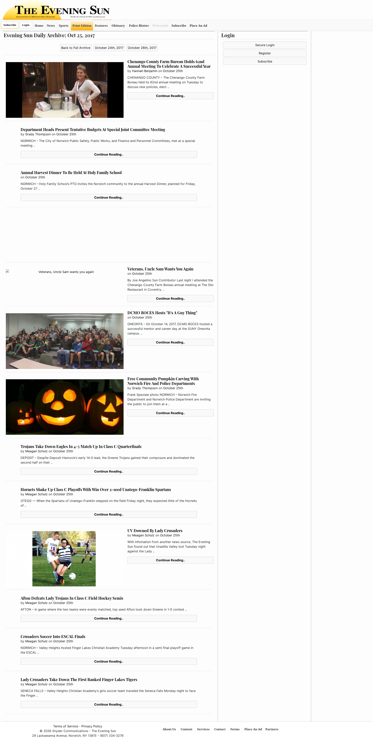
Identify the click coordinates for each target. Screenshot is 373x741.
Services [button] (203, 729)
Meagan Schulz (36, 451)
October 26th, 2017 (142, 48)
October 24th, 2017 (109, 48)
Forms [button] (235, 729)
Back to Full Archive (75, 48)
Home (39, 25)
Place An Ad (198, 25)
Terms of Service (65, 726)
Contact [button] (220, 729)
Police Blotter (139, 25)
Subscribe (9, 25)
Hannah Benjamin (144, 71)
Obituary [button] (118, 25)
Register (265, 53)
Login (26, 25)
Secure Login (265, 45)
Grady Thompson (38, 134)
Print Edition (82, 25)
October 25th (173, 71)
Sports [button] (63, 25)
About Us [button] (170, 729)
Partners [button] (272, 729)
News (51, 25)
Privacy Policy (91, 726)
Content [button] (187, 729)
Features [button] (101, 25)
